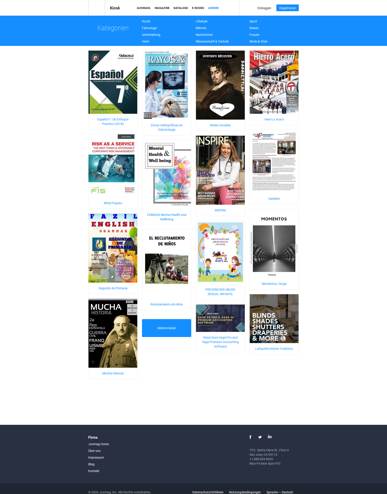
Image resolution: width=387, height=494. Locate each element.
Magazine (162, 8)
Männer (201, 28)
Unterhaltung (151, 34)
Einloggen (264, 8)
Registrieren (287, 8)
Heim (145, 41)
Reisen (254, 28)
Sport (253, 21)
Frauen (254, 34)
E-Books (198, 8)
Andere (213, 8)
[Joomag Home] (96, 7)
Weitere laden (166, 328)
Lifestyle (201, 21)
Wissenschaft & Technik (212, 41)
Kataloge (181, 8)
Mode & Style (258, 41)
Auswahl (144, 8)
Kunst (146, 21)
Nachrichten (204, 34)
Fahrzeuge (149, 28)
